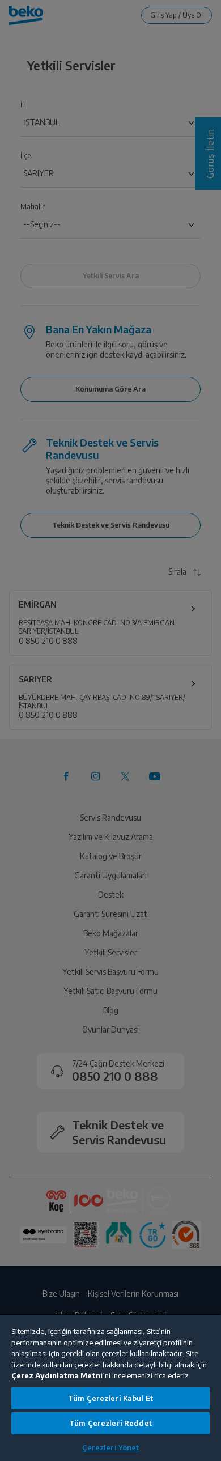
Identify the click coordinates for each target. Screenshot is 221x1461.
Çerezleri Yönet (110, 1447)
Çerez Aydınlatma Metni (57, 1375)
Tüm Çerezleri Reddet (110, 1423)
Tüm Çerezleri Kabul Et (110, 1398)
